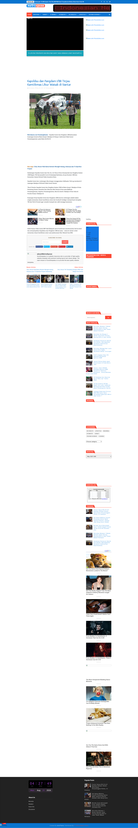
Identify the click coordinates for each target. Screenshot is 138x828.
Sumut (45, 14)
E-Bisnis (53, 14)
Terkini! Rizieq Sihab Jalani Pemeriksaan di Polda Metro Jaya (102, 363)
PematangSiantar (50, 88)
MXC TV (30, 18)
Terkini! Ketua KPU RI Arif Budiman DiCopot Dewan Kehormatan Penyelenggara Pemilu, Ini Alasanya (96, 787)
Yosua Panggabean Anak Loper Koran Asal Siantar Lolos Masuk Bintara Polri (33, 285)
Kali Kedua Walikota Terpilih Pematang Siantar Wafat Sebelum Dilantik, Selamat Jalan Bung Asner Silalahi (96, 796)
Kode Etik (31, 806)
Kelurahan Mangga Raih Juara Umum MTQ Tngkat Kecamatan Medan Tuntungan (102, 350)
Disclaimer (32, 809)
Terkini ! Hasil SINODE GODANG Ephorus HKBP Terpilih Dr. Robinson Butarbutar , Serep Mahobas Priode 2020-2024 (98, 370)
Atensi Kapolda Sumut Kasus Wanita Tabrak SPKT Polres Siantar (46, 285)
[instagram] (104, 2)
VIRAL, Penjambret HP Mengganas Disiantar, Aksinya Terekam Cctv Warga (76, 286)
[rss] (107, 2)
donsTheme (60, 825)
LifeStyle (82, 14)
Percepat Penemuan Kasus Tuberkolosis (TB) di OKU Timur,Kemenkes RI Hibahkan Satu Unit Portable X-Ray (67, 2)
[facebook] (101, 2)
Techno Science (94, 14)
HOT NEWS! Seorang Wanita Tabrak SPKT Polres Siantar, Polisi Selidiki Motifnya (60, 286)
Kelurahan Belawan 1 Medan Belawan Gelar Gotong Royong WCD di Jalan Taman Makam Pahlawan (95, 813)
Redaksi (31, 804)
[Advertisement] (55, 67)
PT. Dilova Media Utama (81, 825)
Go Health (72, 14)
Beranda (31, 801)
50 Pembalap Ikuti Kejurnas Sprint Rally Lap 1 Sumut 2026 (102, 379)
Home (29, 14)
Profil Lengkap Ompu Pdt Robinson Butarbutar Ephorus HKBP (101, 356)
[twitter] (110, 2)
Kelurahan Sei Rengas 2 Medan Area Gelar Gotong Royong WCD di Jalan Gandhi (102, 336)
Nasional (36, 14)
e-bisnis (101, 436)
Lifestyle (98, 431)
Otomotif (62, 14)
